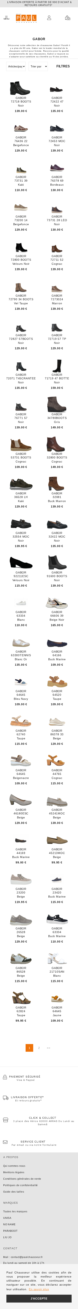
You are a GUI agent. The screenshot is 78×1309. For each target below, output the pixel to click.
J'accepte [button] (39, 1298)
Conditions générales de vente (22, 1178)
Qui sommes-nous (14, 1166)
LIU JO (7, 1237)
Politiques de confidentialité (20, 1185)
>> (48, 1048)
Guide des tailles (13, 1191)
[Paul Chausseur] (26, 17)
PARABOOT (10, 1230)
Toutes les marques (15, 1211)
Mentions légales (13, 1172)
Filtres (63, 66)
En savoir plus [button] (39, 1289)
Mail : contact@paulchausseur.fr (23, 1257)
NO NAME (9, 1224)
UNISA (7, 1218)
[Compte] (50, 18)
